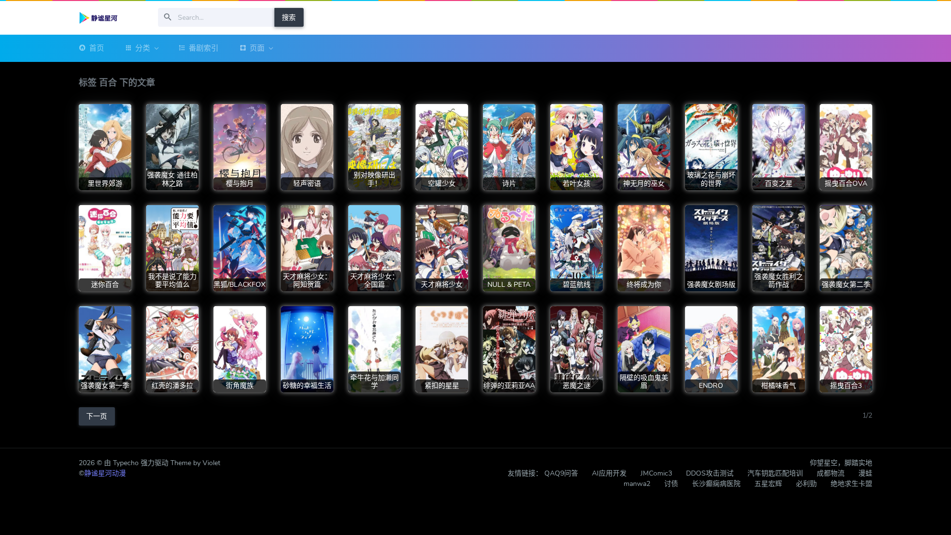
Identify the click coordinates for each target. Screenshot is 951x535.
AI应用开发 (609, 473)
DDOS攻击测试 (710, 473)
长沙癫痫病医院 (716, 483)
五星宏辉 (768, 483)
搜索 (289, 17)
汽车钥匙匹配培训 (775, 473)
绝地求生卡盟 (851, 483)
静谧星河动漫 (105, 473)
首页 (96, 48)
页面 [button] (257, 48)
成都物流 (831, 473)
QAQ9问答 (561, 473)
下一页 (96, 416)
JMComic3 (656, 473)
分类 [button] (142, 48)
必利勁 (806, 483)
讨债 (671, 483)
